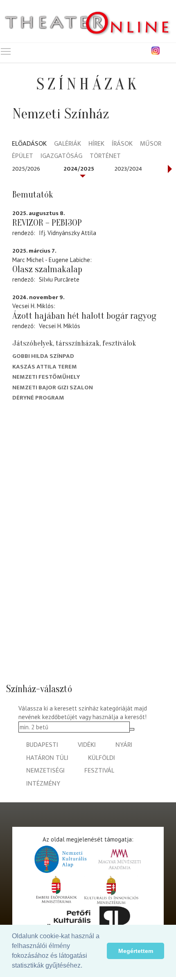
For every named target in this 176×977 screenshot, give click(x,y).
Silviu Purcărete (59, 279)
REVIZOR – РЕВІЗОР (47, 223)
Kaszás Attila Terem (44, 367)
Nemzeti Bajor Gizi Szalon (52, 387)
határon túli (47, 758)
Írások (122, 144)
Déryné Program (38, 398)
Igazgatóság (61, 156)
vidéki (87, 745)
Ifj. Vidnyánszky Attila (67, 233)
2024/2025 (78, 169)
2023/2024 (128, 169)
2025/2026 (26, 169)
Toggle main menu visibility (5, 51)
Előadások (29, 144)
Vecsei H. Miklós (59, 326)
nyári (123, 745)
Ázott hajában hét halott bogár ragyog (84, 316)
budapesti (42, 745)
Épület (22, 156)
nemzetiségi (45, 770)
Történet (105, 156)
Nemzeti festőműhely (46, 377)
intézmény (43, 783)
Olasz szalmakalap (47, 269)
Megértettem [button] (135, 951)
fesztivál (99, 770)
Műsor (150, 144)
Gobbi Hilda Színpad (43, 356)
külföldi (101, 758)
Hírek (96, 144)
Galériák (67, 144)
